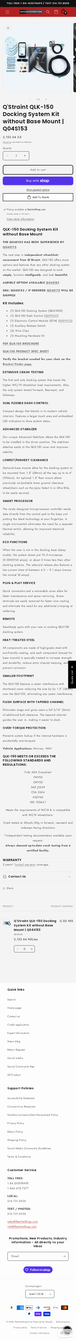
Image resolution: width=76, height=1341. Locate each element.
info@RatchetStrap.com (22, 1227)
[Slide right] (46, 99)
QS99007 (51, 316)
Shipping (7, 142)
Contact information (40, 1333)
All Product (14, 1075)
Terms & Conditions (19, 1156)
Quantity (7, 148)
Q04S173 (9, 247)
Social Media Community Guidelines (29, 1148)
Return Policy (15, 1132)
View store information (20, 219)
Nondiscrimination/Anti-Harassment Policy (32, 1115)
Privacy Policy (15, 1123)
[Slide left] (30, 99)
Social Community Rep (20, 1066)
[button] (7, 12)
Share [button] (9, 888)
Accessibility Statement (21, 1098)
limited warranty (25, 865)
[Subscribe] (64, 1256)
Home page (14, 1008)
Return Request (16, 1050)
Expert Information (18, 1033)
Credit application (18, 1025)
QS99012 (65, 321)
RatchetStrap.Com (23, 1321)
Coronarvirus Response (21, 1106)
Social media (15, 1058)
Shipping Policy (16, 1140)
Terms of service (39, 1327)
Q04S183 (52, 283)
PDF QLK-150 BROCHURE (21, 343)
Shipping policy (58, 1327)
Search (11, 999)
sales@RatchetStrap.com (22, 1222)
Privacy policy (20, 1327)
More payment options (38, 189)
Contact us (13, 1016)
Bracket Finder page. (17, 364)
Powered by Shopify (43, 1321)
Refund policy (63, 1321)
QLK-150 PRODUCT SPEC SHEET (26, 351)
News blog (13, 1041)
